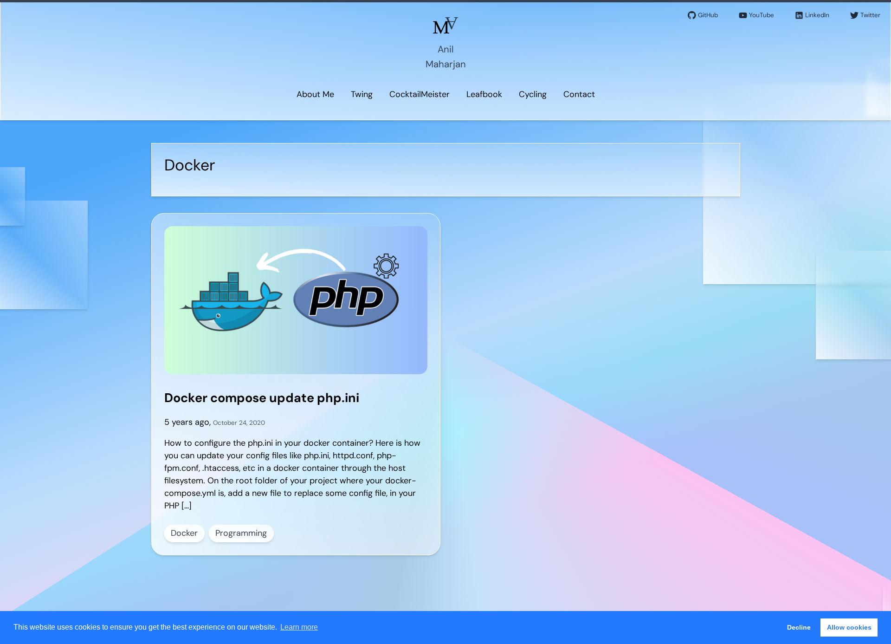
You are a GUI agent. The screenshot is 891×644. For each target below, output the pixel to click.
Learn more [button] (299, 627)
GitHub (708, 15)
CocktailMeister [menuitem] (419, 94)
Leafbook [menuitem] (484, 94)
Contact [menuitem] (579, 94)
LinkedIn (817, 15)
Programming (241, 533)
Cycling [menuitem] (533, 94)
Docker (184, 533)
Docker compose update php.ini (261, 398)
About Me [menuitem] (315, 94)
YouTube (761, 15)
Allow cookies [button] (849, 627)
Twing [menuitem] (362, 94)
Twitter (870, 15)
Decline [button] (799, 627)
